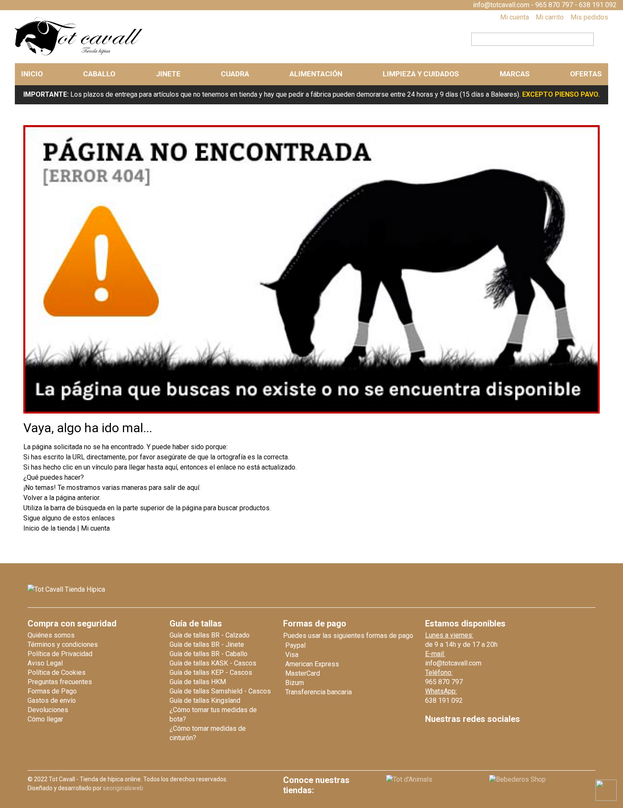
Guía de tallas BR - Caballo (209, 654)
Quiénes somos (51, 635)
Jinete (168, 74)
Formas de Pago (52, 691)
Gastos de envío (52, 700)
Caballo (99, 74)
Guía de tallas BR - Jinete (207, 644)
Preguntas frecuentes (60, 682)
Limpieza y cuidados (421, 74)
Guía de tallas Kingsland (205, 700)
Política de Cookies (57, 672)
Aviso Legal (45, 663)
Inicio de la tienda (50, 528)
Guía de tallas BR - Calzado (210, 635)
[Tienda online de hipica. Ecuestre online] (79, 54)
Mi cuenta (514, 17)
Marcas (515, 74)
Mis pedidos (589, 17)
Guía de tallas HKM (198, 682)
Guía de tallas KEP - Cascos (211, 672)
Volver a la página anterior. (61, 498)
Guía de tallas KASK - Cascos (213, 663)
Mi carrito (550, 17)
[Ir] (598, 38)
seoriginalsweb (123, 788)
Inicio (32, 74)
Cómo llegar (45, 719)
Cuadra (235, 74)
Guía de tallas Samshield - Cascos (220, 691)
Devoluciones (48, 710)
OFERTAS (586, 74)
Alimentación (315, 74)
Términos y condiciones (63, 644)
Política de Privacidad (60, 654)
